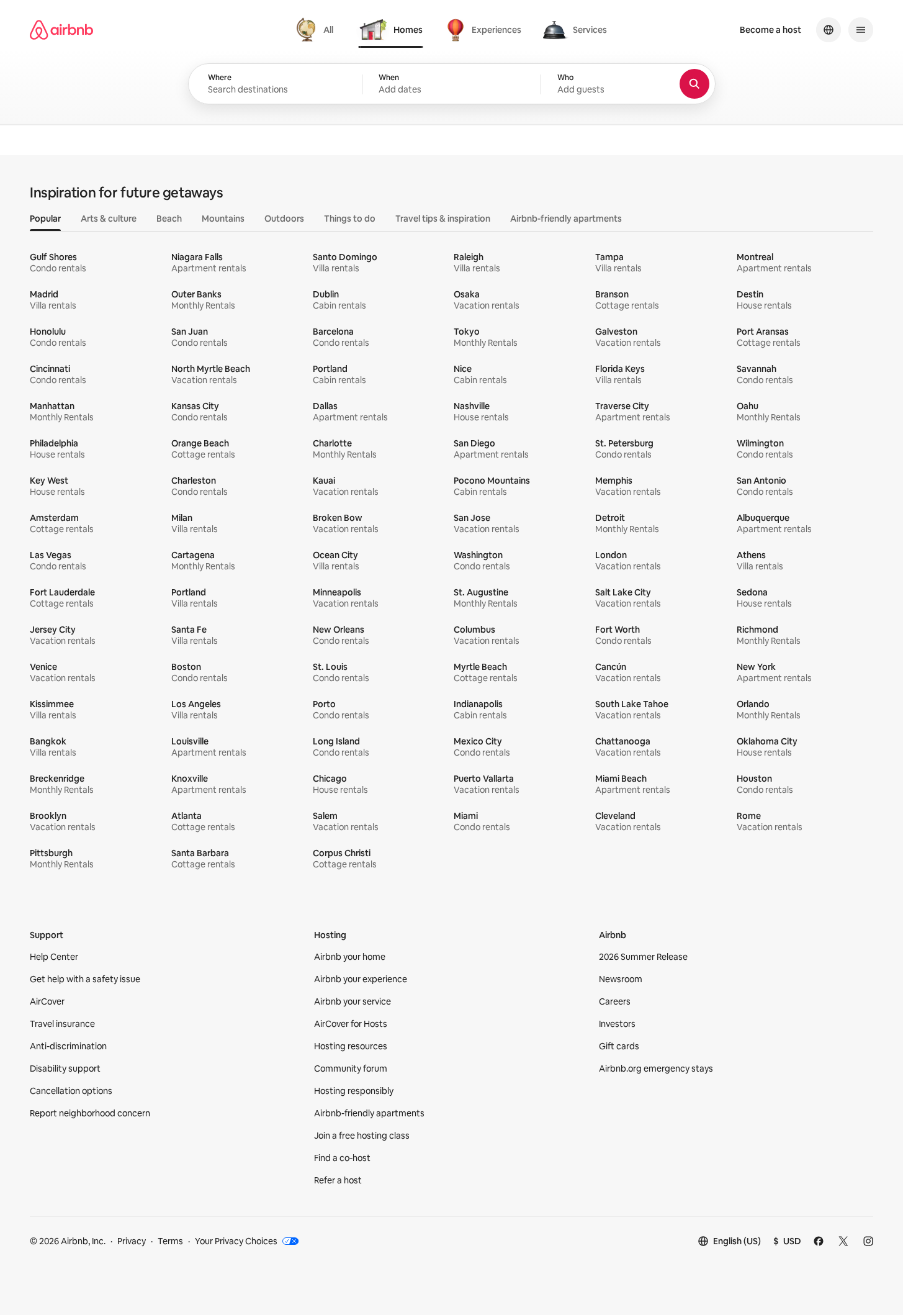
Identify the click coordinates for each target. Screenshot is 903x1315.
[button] (451, 84)
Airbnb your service (352, 1001)
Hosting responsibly (353, 1090)
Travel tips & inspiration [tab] (442, 218)
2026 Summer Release (643, 956)
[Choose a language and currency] (828, 29)
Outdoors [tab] (284, 218)
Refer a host (338, 1180)
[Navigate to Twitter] (843, 1241)
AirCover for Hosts (350, 1023)
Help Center (54, 956)
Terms (170, 1241)
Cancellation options (71, 1090)
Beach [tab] (169, 218)
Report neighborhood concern (90, 1113)
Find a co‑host (342, 1158)
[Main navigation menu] (860, 29)
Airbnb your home (349, 956)
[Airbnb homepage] (61, 30)
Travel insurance (62, 1023)
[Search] (694, 84)
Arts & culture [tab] (109, 218)
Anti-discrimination (68, 1046)
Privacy (131, 1241)
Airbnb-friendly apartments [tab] (566, 218)
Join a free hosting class (362, 1135)
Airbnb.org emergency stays (656, 1068)
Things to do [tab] (349, 218)
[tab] (316, 30)
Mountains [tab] (223, 218)
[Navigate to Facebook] (819, 1241)
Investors (617, 1023)
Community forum (350, 1068)
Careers (615, 1001)
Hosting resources (350, 1046)
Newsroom (620, 979)
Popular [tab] (45, 218)
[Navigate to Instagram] (868, 1241)
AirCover (47, 1001)
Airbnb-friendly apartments (369, 1113)
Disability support (65, 1068)
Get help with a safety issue (85, 979)
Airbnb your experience (360, 979)
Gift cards (619, 1046)
